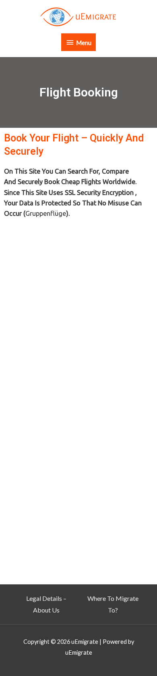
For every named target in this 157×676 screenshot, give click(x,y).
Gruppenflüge (45, 213)
